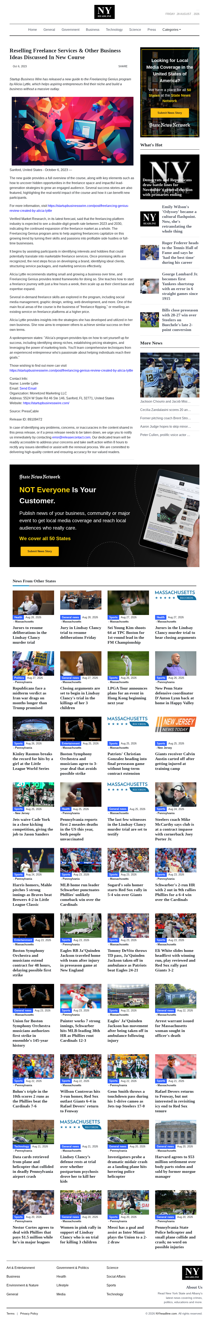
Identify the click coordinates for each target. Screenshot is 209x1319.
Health (61, 1276)
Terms (10, 1313)
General (49, 29)
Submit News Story (170, 112)
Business (92, 29)
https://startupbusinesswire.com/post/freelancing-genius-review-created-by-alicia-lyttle (71, 370)
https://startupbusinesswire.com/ (46, 403)
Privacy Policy (29, 1313)
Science (135, 29)
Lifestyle (63, 1285)
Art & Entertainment (21, 1267)
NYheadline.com (166, 1313)
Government (70, 29)
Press (152, 29)
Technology (114, 29)
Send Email (28, 388)
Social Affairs (116, 1276)
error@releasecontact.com (71, 437)
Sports (111, 1285)
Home (34, 29)
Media (61, 1294)
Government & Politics (73, 1267)
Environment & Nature (23, 1285)
